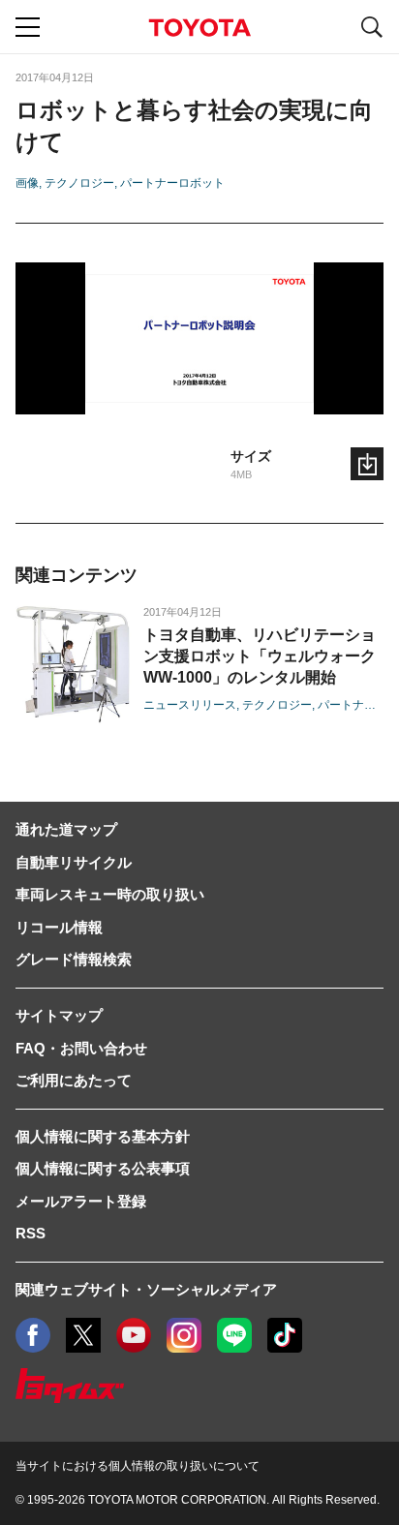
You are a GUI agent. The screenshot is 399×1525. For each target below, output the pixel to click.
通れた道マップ (66, 829)
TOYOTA (199, 27)
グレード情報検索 (73, 959)
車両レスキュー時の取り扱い (109, 894)
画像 (27, 183)
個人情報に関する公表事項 (102, 1168)
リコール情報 (59, 927)
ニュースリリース (189, 705)
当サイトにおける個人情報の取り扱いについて (137, 1466)
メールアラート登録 (80, 1201)
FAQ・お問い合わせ (81, 1048)
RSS (30, 1233)
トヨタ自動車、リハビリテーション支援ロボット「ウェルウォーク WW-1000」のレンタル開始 (259, 656)
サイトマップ (59, 1015)
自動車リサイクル (73, 862)
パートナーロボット (172, 183)
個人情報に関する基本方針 (102, 1136)
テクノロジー (79, 183)
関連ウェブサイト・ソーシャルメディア (146, 1289)
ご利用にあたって (73, 1080)
